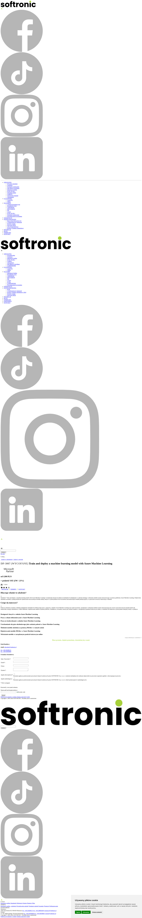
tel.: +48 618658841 (39, 913)
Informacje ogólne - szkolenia (8, 906)
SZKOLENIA (8, 182)
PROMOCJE (7, 229)
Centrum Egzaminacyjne (13, 204)
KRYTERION (11, 209)
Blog (33, 903)
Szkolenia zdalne (11, 192)
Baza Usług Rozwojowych (14, 221)
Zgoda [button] (78, 912)
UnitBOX (9, 194)
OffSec (9, 270)
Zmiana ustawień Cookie (23, 697)
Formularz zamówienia (13, 186)
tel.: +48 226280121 (6, 650)
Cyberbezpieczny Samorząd (14, 222)
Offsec (9, 201)
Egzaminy (41, 906)
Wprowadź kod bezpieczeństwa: (9, 690)
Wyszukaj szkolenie (12, 184)
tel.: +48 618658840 (6, 651)
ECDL (9, 282)
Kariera (25, 903)
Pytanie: (3, 670)
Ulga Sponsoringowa (12, 226)
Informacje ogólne (5, 903)
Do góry (3, 554)
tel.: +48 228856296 (38, 910)
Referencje (20, 903)
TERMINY (13, 589)
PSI (8, 210)
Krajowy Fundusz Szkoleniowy (15, 228)
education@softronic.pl (10, 647)
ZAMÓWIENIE (11, 265)
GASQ (9, 212)
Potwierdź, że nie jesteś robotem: (9, 687)
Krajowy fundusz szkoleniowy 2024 (16, 292)
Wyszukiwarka (11, 255)
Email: (2, 662)
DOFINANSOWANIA (10, 219)
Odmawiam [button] (86, 912)
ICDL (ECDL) (11, 191)
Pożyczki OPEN (11, 225)
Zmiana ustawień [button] (97, 912)
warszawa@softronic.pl (50, 910)
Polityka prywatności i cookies (9, 697)
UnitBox (9, 261)
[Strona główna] (18, 6)
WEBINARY (7, 232)
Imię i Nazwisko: (5, 659)
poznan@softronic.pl (50, 913)
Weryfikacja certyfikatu (13, 188)
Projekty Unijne (11, 224)
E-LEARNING (8, 198)
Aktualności (13, 903)
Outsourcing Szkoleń (12, 195)
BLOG (6, 231)
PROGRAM (4, 589)
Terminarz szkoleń (33, 906)
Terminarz (9, 185)
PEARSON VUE (12, 206)
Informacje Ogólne (12, 189)
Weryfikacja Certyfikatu (13, 264)
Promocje (46, 906)
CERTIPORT (10, 207)
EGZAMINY (7, 203)
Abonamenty (10, 197)
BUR (8, 289)
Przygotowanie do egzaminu (14, 216)
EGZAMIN (7, 271)
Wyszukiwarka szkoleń (22, 906)
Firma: (2, 666)
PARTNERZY (8, 301)
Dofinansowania (53, 906)
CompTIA (10, 200)
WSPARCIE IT (8, 218)
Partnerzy (29, 903)
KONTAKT (7, 234)
